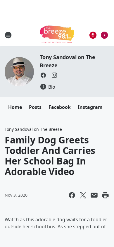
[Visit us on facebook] (43, 75)
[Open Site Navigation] (8, 35)
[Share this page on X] (83, 195)
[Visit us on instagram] (54, 75)
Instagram (90, 107)
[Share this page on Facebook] (72, 195)
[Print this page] (105, 195)
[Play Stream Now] (104, 35)
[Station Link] (57, 34)
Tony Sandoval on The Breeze (33, 129)
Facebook (60, 107)
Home (15, 107)
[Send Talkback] (92, 35)
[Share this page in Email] (94, 195)
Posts (35, 107)
